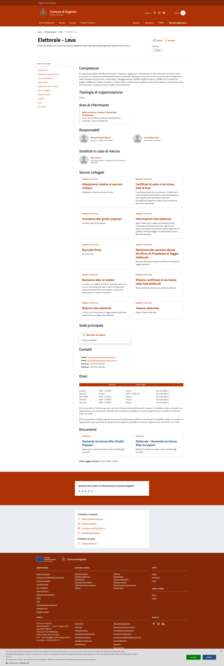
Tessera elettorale (147, 308)
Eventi (154, 595)
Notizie (154, 574)
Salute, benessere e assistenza (85, 585)
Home (40, 32)
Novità (62, 22)
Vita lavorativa (118, 588)
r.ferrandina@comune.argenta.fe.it (102, 360)
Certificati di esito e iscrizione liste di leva (155, 186)
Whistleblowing (80, 644)
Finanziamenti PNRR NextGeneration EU (50, 577)
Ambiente (116, 574)
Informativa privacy (81, 630)
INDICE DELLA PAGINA (43, 64)
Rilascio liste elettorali (96, 308)
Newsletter (117, 644)
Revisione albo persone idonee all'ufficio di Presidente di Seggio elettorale (157, 253)
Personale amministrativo (45, 594)
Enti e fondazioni (42, 588)
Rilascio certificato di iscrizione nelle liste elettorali (156, 282)
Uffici (61, 32)
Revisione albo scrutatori (98, 280)
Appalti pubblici (118, 577)
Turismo (77, 588)
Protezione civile (41, 608)
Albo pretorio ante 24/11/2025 (124, 627)
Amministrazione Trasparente (46, 605)
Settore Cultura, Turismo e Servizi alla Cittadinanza (99, 114)
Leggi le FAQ (79, 623)
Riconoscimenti (118, 647)
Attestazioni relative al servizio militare (102, 186)
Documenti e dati (42, 584)
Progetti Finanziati (42, 612)
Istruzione (149, 22)
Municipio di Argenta (95, 335)
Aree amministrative (43, 581)
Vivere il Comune (87, 22)
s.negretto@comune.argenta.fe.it (101, 357)
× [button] (221, 651)
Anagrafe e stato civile (90, 179)
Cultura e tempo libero (120, 579)
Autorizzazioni (79, 579)
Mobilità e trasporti (119, 582)
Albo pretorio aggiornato (121, 623)
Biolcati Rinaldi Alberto (100, 137)
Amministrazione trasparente (123, 630)
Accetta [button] (193, 657)
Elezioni (136, 22)
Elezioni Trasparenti (43, 574)
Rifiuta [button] (209, 657)
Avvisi (154, 581)
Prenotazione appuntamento (84, 634)
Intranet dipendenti (120, 641)
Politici (38, 598)
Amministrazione (46, 22)
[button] (74, 663)
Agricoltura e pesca (81, 574)
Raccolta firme (91, 250)
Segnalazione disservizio (83, 641)
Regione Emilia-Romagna (47, 3)
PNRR (161, 22)
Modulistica (86, 436)
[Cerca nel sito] (183, 12)
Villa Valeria (95, 157)
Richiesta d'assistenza (82, 637)
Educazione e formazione (83, 582)
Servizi (72, 22)
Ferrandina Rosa (151, 137)
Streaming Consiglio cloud (122, 634)
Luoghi (154, 598)
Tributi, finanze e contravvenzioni (124, 585)
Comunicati (156, 577)
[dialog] (112, 657)
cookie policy (120, 651)
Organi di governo (42, 591)
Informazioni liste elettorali (153, 219)
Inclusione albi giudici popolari (102, 219)
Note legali (78, 627)
